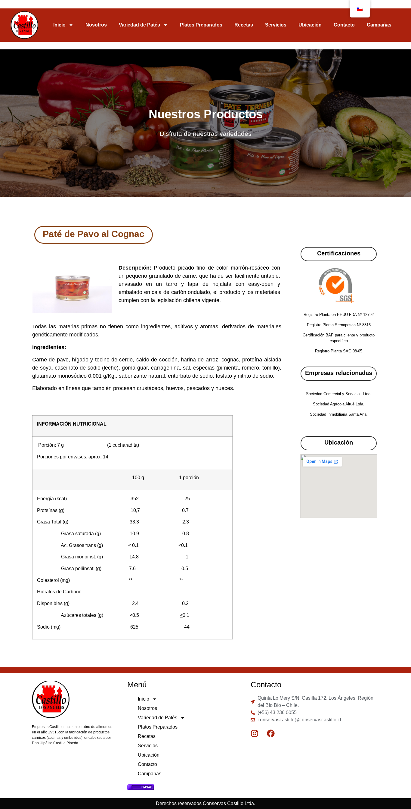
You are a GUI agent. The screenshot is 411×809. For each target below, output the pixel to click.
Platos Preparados (201, 24)
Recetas (243, 24)
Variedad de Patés (139, 24)
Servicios (275, 24)
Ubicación (310, 24)
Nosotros (96, 24)
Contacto (344, 24)
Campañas (379, 24)
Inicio (59, 24)
